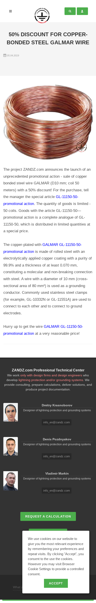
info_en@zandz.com (56, 422)
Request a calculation (48, 516)
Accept (56, 583)
